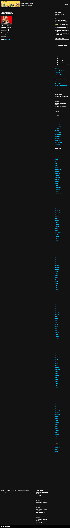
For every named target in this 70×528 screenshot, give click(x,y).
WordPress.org (58, 451)
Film (56, 438)
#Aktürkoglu (57, 212)
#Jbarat (56, 299)
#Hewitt (56, 289)
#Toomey (57, 404)
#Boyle (56, 230)
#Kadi (56, 308)
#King (56, 316)
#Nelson (56, 344)
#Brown (56, 234)
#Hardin (56, 281)
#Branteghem (58, 232)
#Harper (56, 283)
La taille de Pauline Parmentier (61, 49)
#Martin (56, 328)
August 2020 (57, 144)
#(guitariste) (8, 34)
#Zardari (57, 430)
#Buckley (57, 236)
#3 (55, 202)
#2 (55, 201)
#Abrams (57, 208)
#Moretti (57, 336)
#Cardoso (57, 240)
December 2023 (58, 126)
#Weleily (56, 420)
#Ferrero (57, 267)
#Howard (57, 295)
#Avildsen (57, 216)
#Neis (56, 342)
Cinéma (56, 436)
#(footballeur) (58, 169)
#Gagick (56, 277)
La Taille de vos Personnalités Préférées (21, 490)
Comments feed (58, 449)
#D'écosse (57, 251)
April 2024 (57, 120)
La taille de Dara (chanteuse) (60, 62)
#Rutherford (57, 375)
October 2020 (57, 140)
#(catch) (56, 161)
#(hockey (57, 175)
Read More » (7, 39)
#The (56, 399)
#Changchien (57, 242)
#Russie (56, 373)
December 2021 (58, 134)
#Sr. (56, 393)
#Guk (56, 279)
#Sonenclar (57, 391)
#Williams (57, 422)
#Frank (56, 271)
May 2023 (57, 130)
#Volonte (57, 412)
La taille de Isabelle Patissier (60, 56)
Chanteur (57, 434)
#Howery (57, 297)
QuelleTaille (5, 32)
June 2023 (57, 128)
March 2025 (57, 117)
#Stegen (56, 395)
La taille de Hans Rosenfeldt (60, 53)
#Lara (56, 320)
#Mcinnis (57, 332)
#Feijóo (56, 263)
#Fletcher (57, 269)
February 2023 (58, 132)
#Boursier (57, 226)
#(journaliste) (57, 177)
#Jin (56, 301)
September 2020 (58, 142)
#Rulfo (56, 371)
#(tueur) (56, 197)
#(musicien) (57, 183)
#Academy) (57, 210)
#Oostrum (57, 346)
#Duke (56, 259)
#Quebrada (57, 357)
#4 (55, 204)
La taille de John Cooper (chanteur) (62, 64)
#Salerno (57, 377)
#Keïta (56, 310)
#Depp (56, 255)
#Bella (56, 222)
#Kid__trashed (58, 314)
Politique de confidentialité (61, 70)
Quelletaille (8, 526)
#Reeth (56, 359)
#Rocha (56, 365)
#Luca (56, 326)
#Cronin (56, 250)
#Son (56, 389)
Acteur (56, 432)
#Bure (56, 238)
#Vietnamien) (57, 408)
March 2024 (57, 122)
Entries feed (57, 447)
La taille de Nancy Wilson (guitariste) (6, 28)
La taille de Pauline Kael (59, 58)
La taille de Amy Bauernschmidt (61, 47)
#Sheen (56, 383)
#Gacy (56, 275)
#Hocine (56, 291)
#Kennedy (57, 312)
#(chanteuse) (57, 165)
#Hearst (56, 285)
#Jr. (56, 304)
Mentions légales (59, 74)
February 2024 (58, 124)
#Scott (56, 381)
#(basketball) (57, 157)
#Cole (56, 246)
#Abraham (57, 206)
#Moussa (57, 340)
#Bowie (56, 228)
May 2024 (57, 119)
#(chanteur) (57, 163)
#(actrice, (57, 152)
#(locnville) (57, 181)
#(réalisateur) (58, 193)
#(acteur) (57, 150)
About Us (57, 68)
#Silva (56, 385)
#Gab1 (56, 273)
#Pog (56, 353)
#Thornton (57, 400)
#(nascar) (57, 185)
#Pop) (56, 355)
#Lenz (56, 322)
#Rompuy (57, 367)
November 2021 (58, 136)
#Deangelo (57, 253)
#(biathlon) (57, 159)
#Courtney (57, 248)
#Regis (56, 361)
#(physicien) (57, 189)
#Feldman (57, 265)
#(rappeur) (57, 191)
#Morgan (57, 338)
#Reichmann (57, 363)
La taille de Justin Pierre (60, 60)
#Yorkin (56, 424)
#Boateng (57, 224)
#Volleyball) (57, 410)
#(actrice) (57, 154)
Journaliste (57, 440)
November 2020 (58, 138)
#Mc (56, 330)
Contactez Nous (59, 72)
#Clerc (56, 244)
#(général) (57, 171)
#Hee (56, 287)
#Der (56, 257)
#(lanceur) (57, 179)
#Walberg (57, 416)
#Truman (57, 406)
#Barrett (57, 220)
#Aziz (56, 218)
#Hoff (56, 293)
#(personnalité (58, 187)
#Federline (57, 261)
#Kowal (56, 318)
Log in (56, 445)
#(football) (57, 167)
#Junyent (57, 306)
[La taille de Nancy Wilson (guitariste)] (6, 20)
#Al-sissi (56, 214)
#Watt (56, 418)
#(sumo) (56, 195)
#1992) (56, 199)
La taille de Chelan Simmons (60, 54)
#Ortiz (56, 348)
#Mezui (56, 334)
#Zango (56, 428)
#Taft (56, 397)
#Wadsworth (57, 414)
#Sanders (57, 379)
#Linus (56, 324)
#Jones (56, 302)
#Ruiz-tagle (57, 369)
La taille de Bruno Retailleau (60, 51)
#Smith (56, 387)
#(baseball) (57, 155)
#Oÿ (56, 350)
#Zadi (56, 426)
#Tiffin (56, 402)
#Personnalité (58, 351)
